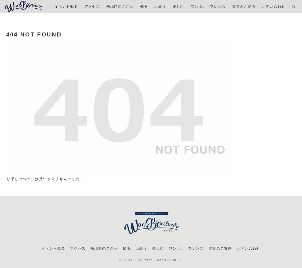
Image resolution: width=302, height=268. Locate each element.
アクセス (78, 248)
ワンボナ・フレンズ (186, 248)
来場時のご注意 (104, 248)
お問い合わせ (248, 248)
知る (126, 248)
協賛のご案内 (220, 248)
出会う (141, 248)
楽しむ (158, 248)
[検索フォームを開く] (293, 6)
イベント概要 (53, 248)
